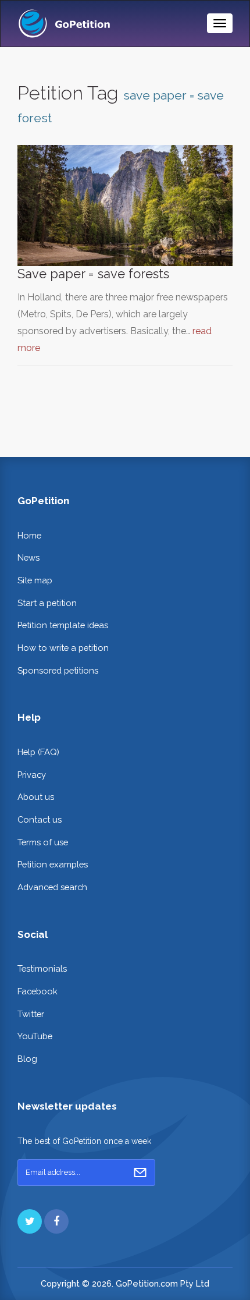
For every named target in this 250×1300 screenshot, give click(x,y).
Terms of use (42, 842)
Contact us (39, 819)
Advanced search (52, 887)
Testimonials (42, 968)
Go (140, 1172)
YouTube (34, 1036)
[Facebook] (56, 1221)
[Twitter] (29, 1221)
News (28, 557)
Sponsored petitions (57, 670)
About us (35, 797)
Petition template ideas (62, 625)
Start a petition (47, 603)
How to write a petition (63, 648)
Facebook (37, 991)
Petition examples (52, 864)
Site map (34, 580)
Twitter (30, 1014)
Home (29, 535)
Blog (27, 1059)
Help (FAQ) (38, 752)
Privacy (31, 775)
